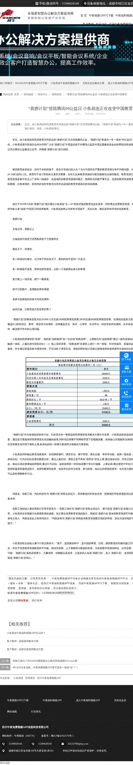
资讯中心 (43, 94)
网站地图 (12, 711)
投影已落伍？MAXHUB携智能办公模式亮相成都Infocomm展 (45, 661)
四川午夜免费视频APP (49, 678)
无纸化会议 (120, 700)
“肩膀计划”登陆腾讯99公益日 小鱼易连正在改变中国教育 (96, 94)
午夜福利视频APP (52, 700)
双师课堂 (30, 678)
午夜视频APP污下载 (101, 15)
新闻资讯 (57, 94)
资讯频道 (29, 94)
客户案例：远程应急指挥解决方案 (25, 649)
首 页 (84, 15)
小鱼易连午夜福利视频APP (65, 83)
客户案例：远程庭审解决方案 (22, 641)
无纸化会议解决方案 (93, 83)
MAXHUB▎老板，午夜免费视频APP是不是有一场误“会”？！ (45, 667)
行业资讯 (36, 711)
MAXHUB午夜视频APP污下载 (31, 83)
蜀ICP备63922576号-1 (62, 736)
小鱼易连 (18, 678)
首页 (17, 94)
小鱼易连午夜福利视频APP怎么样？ (26, 633)
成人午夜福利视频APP (88, 700)
